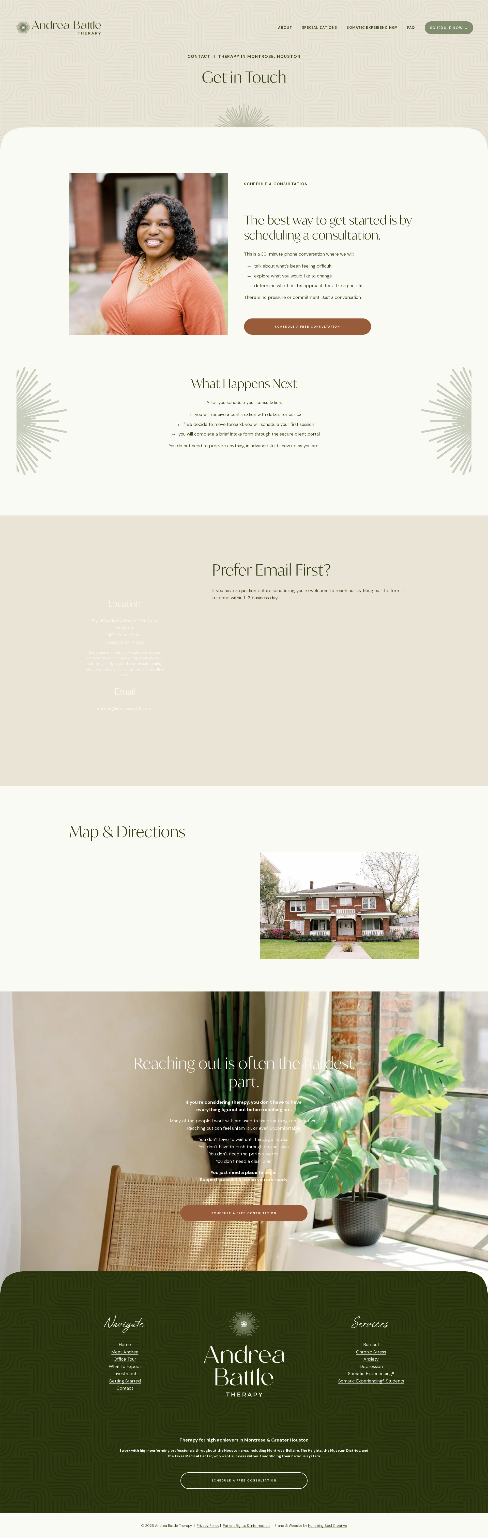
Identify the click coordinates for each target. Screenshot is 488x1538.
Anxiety (371, 1359)
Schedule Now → (449, 27)
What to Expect (125, 1366)
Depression (371, 1366)
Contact (124, 1388)
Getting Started (125, 1381)
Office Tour (125, 1359)
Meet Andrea (124, 1352)
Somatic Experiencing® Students (371, 1381)
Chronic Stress (371, 1352)
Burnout (371, 1344)
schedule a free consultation (307, 327)
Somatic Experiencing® (371, 1374)
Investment (124, 1374)
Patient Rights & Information (246, 1525)
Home (125, 1344)
